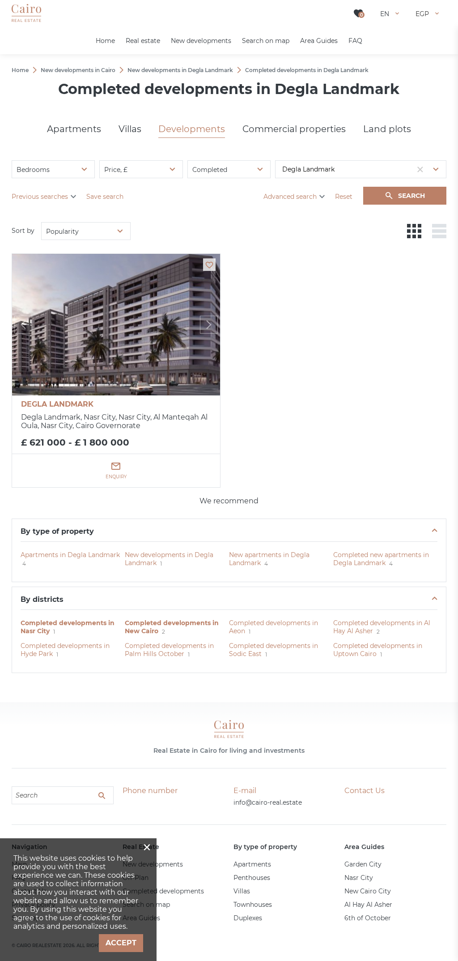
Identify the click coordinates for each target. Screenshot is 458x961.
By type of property (57, 531)
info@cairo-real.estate (267, 802)
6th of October (367, 918)
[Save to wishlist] (209, 264)
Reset (343, 197)
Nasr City (358, 878)
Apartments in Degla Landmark (70, 555)
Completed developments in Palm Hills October (169, 650)
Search (411, 196)
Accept (121, 943)
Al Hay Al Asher (368, 905)
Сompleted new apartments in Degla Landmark (381, 559)
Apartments (74, 129)
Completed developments (163, 891)
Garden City (363, 864)
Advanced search (290, 197)
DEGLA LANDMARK (57, 404)
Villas (130, 129)
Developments (191, 129)
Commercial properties (294, 129)
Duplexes (247, 918)
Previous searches (40, 197)
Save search (104, 197)
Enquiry (116, 477)
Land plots (387, 129)
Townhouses (252, 905)
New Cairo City (367, 891)
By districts (42, 599)
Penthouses (251, 878)
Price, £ (115, 170)
